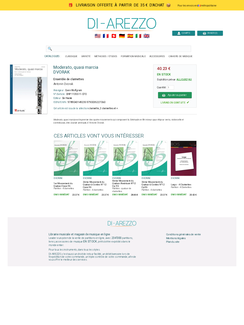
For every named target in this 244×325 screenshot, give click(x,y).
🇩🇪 (122, 36)
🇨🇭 (114, 36)
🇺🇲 (98, 36)
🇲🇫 (106, 36)
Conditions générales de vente (183, 234)
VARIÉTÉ (86, 56)
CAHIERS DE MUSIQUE (181, 56)
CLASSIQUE (71, 56)
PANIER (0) (211, 32)
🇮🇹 (138, 36)
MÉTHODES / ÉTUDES (105, 56)
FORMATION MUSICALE (133, 56)
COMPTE (185, 32)
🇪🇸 (130, 36)
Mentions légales (176, 238)
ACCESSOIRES (157, 56)
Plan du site (172, 242)
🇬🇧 (146, 36)
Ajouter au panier (177, 95)
